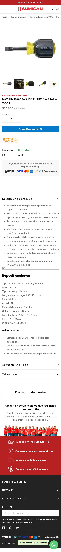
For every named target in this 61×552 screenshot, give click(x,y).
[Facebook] (3, 527)
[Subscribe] (56, 513)
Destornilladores (18, 17)
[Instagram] (10, 527)
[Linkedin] (17, 527)
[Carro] (57, 9)
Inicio (4, 17)
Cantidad (6, 114)
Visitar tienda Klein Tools (14, 95)
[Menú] (4, 9)
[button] (52, 9)
